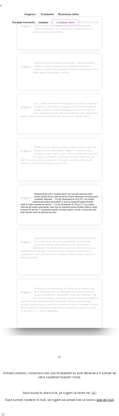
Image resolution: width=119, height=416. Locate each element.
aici (93, 393)
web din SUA (105, 400)
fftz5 (26, 66)
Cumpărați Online (65, 22)
